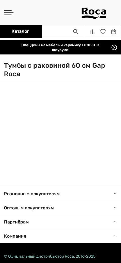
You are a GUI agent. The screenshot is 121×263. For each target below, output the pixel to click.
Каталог (20, 31)
